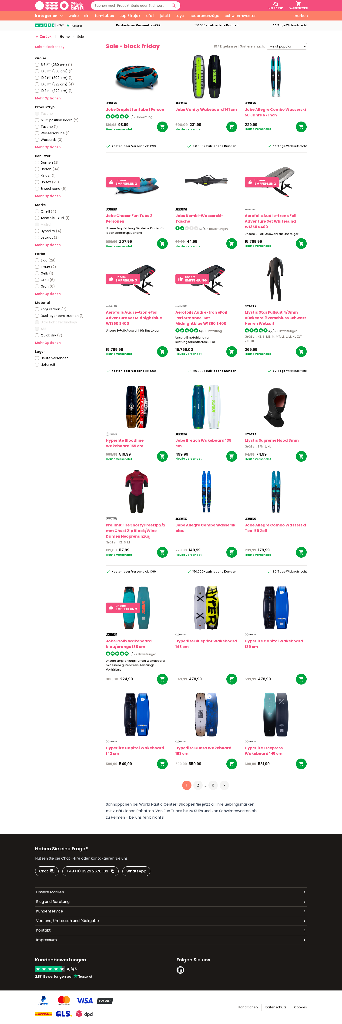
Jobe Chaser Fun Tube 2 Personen (129, 218)
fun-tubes (104, 15)
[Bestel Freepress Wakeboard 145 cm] (301, 764)
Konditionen (248, 1007)
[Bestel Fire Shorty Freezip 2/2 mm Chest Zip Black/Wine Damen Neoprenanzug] (162, 552)
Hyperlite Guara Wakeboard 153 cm (203, 750)
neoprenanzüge (204, 15)
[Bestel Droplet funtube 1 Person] (162, 126)
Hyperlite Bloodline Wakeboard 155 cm (125, 443)
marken (300, 15)
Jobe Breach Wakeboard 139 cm (203, 443)
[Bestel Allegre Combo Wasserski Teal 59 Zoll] (301, 552)
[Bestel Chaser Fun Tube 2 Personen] (162, 243)
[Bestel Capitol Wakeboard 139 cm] (301, 679)
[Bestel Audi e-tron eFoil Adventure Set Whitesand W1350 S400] (301, 243)
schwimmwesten (241, 15)
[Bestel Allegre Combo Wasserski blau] (231, 552)
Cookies (300, 1007)
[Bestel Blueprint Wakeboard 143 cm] (231, 679)
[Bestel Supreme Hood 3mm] (301, 456)
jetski (165, 15)
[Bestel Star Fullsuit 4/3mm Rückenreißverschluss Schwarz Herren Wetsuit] (301, 351)
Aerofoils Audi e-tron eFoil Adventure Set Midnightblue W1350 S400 (134, 318)
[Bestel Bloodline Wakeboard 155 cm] (162, 456)
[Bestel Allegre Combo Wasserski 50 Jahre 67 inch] (301, 126)
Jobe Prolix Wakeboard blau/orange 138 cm (129, 643)
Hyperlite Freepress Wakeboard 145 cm (264, 750)
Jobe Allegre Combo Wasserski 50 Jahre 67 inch (275, 112)
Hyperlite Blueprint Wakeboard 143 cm (206, 643)
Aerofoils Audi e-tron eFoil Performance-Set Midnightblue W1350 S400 (201, 318)
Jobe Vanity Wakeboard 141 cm (206, 109)
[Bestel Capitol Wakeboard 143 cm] (162, 764)
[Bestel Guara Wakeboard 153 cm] (231, 764)
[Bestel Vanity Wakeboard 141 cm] (231, 126)
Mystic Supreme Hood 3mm (272, 440)
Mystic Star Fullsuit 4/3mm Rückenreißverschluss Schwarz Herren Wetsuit (275, 318)
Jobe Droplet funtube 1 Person (135, 109)
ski (86, 15)
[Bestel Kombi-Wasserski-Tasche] (231, 243)
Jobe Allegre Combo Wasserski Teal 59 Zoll (275, 527)
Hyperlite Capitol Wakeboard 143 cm (135, 750)
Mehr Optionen (48, 98)
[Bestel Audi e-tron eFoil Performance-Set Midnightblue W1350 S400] (231, 351)
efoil (150, 15)
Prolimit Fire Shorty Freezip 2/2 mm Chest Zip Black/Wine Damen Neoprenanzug (135, 530)
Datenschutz (275, 1007)
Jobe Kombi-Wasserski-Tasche (199, 218)
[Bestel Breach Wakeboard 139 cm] (231, 456)
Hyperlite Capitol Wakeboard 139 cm (274, 643)
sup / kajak (130, 15)
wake (74, 15)
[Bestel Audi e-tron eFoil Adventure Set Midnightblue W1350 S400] (162, 351)
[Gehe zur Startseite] (59, 5)
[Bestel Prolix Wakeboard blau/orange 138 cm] (162, 679)
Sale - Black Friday (49, 46)
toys (179, 15)
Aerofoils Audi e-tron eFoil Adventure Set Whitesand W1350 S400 (270, 221)
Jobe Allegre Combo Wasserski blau (206, 527)
